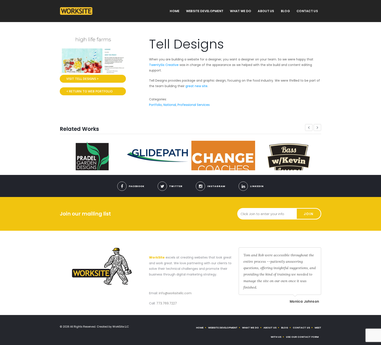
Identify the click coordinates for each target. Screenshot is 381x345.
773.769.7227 (166, 303)
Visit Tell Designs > (82, 79)
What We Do (240, 11)
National (169, 105)
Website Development (205, 11)
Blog (285, 11)
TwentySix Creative (164, 65)
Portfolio (155, 105)
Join (309, 214)
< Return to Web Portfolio (89, 91)
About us (266, 11)
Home (174, 11)
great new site (196, 86)
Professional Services (193, 105)
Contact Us (307, 11)
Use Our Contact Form (302, 337)
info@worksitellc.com (175, 293)
